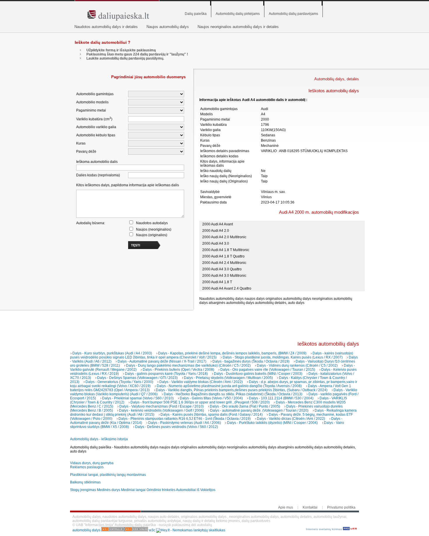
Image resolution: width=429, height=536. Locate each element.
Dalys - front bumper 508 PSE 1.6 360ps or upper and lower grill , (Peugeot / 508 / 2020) (200, 402)
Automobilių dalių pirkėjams (238, 14)
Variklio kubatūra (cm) (94, 118)
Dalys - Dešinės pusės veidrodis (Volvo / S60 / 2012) (176, 427)
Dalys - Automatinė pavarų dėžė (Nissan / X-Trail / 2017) (162, 361)
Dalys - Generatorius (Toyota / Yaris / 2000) (119, 382)
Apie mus (285, 507)
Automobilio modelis (92, 102)
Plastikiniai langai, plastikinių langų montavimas (108, 475)
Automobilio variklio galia (96, 127)
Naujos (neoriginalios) (153, 229)
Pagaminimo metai (91, 110)
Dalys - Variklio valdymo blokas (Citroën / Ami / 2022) (201, 382)
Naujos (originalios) (151, 235)
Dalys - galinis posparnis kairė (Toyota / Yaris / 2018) (166, 374)
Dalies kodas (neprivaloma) (98, 175)
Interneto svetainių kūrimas (324, 529)
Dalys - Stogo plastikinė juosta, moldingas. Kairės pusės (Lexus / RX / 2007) (283, 357)
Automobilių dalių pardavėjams (293, 14)
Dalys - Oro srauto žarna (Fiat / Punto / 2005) (245, 406)
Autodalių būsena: (90, 223)
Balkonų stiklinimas (85, 482)
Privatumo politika (341, 507)
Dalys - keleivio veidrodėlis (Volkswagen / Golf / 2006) (161, 410)
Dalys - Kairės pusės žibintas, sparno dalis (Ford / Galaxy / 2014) (212, 415)
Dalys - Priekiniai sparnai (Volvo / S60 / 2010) (138, 398)
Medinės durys (108, 490)
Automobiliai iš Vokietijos (195, 490)
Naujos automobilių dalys (168, 27)
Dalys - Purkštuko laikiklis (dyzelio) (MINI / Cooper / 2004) (272, 423)
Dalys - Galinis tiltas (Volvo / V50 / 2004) (211, 398)
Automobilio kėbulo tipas (95, 135)
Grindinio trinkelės (161, 490)
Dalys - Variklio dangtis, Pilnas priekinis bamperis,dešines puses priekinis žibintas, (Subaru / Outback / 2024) (241, 390)
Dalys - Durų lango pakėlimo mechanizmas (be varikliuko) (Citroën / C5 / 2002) (188, 365)
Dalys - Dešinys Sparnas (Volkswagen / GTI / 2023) (137, 378)
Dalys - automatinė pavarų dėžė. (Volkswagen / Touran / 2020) (259, 410)
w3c (152, 530)
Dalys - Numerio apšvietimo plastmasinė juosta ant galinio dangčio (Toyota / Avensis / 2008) (229, 386)
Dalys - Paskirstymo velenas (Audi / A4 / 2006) (184, 423)
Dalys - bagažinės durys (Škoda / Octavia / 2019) (251, 361)
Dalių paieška (196, 14)
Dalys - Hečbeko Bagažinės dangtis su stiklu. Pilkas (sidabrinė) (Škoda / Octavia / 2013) (233, 394)
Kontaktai (310, 507)
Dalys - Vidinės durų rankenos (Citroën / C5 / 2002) (297, 365)
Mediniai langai (133, 490)
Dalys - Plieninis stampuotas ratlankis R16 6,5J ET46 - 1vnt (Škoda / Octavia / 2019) (184, 419)
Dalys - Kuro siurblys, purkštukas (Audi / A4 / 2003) (112, 353)
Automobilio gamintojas (95, 94)
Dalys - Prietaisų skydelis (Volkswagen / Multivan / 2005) (228, 378)
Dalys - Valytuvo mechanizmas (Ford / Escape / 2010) (161, 406)
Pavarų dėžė (86, 151)
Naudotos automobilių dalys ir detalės (106, 27)
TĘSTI (135, 245)
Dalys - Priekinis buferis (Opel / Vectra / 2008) (178, 370)
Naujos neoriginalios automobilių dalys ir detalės (238, 27)
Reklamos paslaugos (87, 467)
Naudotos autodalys (152, 223)
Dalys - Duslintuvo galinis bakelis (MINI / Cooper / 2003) (258, 374)
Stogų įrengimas (83, 490)
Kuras (81, 143)
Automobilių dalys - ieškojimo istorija (99, 439)
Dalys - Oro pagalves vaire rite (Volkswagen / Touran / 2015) (267, 370)
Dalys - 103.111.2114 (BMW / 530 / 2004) (281, 398)
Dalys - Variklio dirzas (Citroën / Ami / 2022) (291, 419)
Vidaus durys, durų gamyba (92, 463)
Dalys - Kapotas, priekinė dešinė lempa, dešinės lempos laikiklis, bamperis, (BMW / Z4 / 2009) (232, 353)
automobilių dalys (86, 530)
